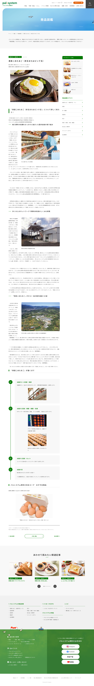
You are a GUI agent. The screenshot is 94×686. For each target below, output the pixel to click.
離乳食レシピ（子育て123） (72, 610)
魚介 (63, 118)
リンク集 (29, 677)
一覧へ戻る (34, 536)
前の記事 (12, 536)
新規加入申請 (67, 2)
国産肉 (64, 114)
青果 (63, 106)
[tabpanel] (21, 571)
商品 (14, 33)
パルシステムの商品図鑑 (17, 604)
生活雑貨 (64, 134)
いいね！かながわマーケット (50, 608)
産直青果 (12, 610)
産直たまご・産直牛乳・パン (69, 102)
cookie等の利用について (66, 677)
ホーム (10, 33)
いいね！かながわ (48, 604)
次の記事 (56, 536)
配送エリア (15, 677)
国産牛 (11, 615)
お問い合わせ (80, 6)
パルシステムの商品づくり (50, 617)
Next (55, 586)
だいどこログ (69, 608)
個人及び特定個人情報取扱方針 (51, 677)
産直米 (11, 612)
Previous (39, 586)
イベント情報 (45, 6)
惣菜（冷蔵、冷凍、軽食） (68, 122)
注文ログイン (78, 2)
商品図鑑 (19, 33)
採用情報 (72, 6)
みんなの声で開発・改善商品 (50, 619)
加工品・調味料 (66, 126)
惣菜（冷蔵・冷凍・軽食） (33, 610)
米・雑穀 (64, 110)
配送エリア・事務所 (56, 2)
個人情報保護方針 (38, 677)
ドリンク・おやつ (66, 130)
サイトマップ (78, 677)
